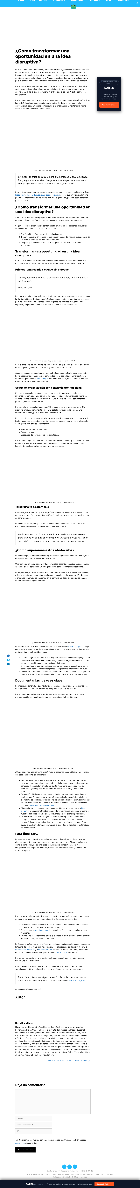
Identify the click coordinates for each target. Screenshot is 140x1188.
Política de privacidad (61, 1177)
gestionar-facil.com (40, 1174)
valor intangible (77, 980)
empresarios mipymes (25, 950)
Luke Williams (61, 952)
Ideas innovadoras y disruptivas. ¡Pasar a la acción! (37, 195)
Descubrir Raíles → (109, 105)
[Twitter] (69, 1167)
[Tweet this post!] (8, 661)
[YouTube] (75, 1167)
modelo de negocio (42, 930)
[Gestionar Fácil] (7, 3)
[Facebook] (64, 1167)
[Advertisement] (70, 23)
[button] (137, 3)
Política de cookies (79, 1177)
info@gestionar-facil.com (67, 1171)
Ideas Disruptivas (75, 646)
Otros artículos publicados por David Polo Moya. (69, 1060)
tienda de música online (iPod (41, 805)
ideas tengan (42, 379)
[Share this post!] (8, 657)
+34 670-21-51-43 (85, 1171)
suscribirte (20, 1143)
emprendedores (45, 950)
